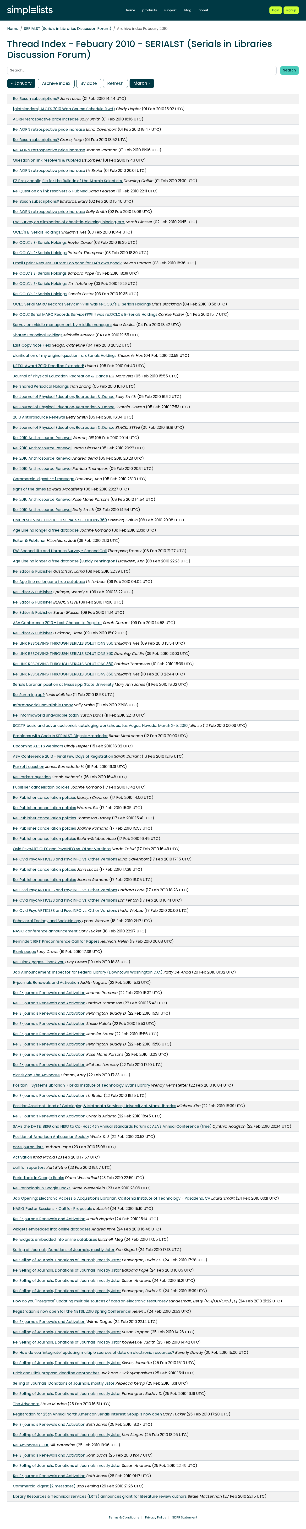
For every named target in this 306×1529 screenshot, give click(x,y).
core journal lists (28, 1147)
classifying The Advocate (36, 1075)
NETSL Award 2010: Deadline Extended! (48, 366)
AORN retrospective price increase (46, 119)
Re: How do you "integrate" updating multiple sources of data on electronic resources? (93, 1352)
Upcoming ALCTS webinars (38, 746)
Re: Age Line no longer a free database (49, 581)
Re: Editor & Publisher (32, 571)
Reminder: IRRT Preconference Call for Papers (56, 941)
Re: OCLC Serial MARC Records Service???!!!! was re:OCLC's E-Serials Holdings (85, 314)
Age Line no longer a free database (46, 530)
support (170, 10)
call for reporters (29, 1167)
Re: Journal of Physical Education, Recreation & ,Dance (64, 396)
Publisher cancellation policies (41, 787)
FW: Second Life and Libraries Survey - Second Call (60, 551)
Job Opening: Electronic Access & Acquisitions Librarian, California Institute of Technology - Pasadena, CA (111, 1198)
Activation (22, 1157)
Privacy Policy (155, 1517)
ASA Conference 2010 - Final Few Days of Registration (63, 756)
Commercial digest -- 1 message (43, 479)
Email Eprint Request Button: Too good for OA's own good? (67, 263)
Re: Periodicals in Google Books (42, 1188)
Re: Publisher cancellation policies (44, 797)
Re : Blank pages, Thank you (38, 962)
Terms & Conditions (124, 1517)
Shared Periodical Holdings (37, 335)
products (149, 10)
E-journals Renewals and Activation (46, 982)
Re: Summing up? (29, 694)
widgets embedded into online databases (52, 1229)
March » (142, 83)
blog (187, 10)
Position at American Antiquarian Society (51, 1136)
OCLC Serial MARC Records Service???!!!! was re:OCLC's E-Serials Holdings (82, 304)
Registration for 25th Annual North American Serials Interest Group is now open (87, 1414)
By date (89, 83)
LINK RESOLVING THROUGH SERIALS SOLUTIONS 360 (60, 520)
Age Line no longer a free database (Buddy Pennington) (65, 561)
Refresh (115, 83)
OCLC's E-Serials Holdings (36, 232)
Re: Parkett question (32, 777)
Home (12, 28)
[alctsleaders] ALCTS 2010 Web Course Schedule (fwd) (64, 109)
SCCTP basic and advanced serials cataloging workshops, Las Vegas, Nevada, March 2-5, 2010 (100, 725)
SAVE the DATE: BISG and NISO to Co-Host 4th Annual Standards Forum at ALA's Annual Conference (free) (112, 1126)
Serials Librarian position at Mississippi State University (63, 684)
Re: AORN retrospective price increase (49, 129)
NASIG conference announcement (45, 931)
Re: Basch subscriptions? (36, 98)
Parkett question (28, 766)
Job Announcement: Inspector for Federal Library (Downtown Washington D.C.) (88, 972)
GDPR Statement (184, 1517)
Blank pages (24, 951)
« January (21, 83)
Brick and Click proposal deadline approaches (56, 1373)
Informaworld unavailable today (43, 705)
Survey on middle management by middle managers (62, 324)
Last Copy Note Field (32, 345)
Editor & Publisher (29, 540)
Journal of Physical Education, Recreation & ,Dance (60, 376)
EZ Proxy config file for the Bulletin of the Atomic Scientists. (68, 181)
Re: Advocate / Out (31, 1445)
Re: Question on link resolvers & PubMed (50, 191)
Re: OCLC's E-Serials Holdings (40, 242)
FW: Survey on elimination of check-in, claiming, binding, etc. (69, 222)
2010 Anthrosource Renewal (39, 417)
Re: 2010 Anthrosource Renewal (42, 438)
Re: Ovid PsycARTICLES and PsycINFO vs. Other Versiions (65, 859)
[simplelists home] (30, 10)
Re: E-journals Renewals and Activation (49, 993)
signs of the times (29, 489)
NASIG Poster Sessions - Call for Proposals (52, 1208)
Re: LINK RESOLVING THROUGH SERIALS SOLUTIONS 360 (63, 643)
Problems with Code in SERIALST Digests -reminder (60, 736)
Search (289, 70)
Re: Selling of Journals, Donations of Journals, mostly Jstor (67, 1260)
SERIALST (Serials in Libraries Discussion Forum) (67, 28)
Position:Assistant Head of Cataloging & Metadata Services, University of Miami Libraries (94, 1106)
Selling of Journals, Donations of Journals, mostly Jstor (64, 1249)
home (130, 10)
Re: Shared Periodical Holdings (41, 386)
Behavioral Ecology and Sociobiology (47, 921)
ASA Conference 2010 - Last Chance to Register (57, 623)
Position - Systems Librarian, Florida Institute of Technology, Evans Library (81, 1085)
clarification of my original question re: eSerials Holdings (64, 355)
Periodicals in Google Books (38, 1178)
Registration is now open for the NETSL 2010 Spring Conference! (72, 1311)
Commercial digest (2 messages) (44, 1486)
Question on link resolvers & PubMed (47, 160)
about (203, 10)
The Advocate (26, 1404)
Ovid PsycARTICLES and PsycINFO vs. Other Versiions (62, 849)
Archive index (56, 83)
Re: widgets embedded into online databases (55, 1239)
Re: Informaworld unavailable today (46, 715)
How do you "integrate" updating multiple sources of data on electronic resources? (90, 1301)
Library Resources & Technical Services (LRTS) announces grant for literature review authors (100, 1496)
